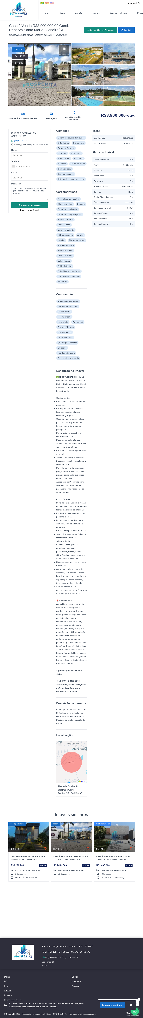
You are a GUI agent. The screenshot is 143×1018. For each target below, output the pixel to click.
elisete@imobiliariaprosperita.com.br (31, 145)
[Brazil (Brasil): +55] (14, 166)
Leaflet (83, 781)
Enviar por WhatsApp (30, 205)
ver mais (45, 965)
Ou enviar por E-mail (29, 210)
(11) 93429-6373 (21, 141)
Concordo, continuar (112, 1005)
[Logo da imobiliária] (19, 9)
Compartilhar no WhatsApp (101, 30)
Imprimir (128, 30)
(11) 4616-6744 (72, 957)
